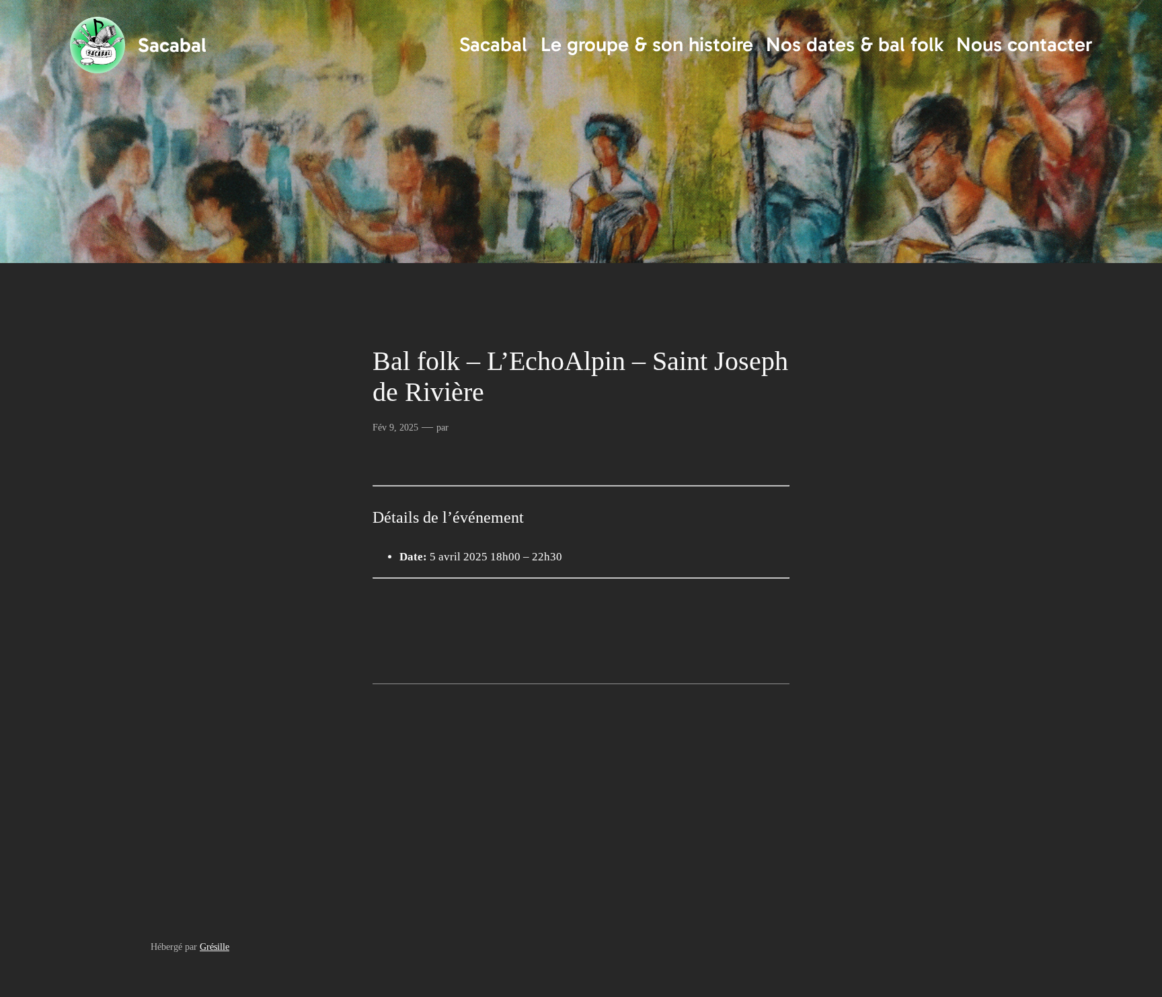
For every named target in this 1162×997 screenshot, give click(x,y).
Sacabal (172, 45)
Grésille (214, 946)
